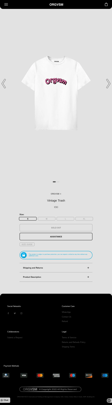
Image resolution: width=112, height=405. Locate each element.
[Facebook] (8, 313)
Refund (65, 321)
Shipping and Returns (33, 267)
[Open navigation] (6, 4)
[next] (108, 83)
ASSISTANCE (56, 236)
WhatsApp (66, 312)
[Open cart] (106, 4)
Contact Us (66, 317)
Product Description (32, 277)
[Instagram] (21, 313)
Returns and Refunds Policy (73, 342)
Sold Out (56, 227)
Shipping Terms (68, 347)
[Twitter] (15, 313)
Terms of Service (69, 337)
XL (84, 218)
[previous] (3, 83)
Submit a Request (14, 337)
